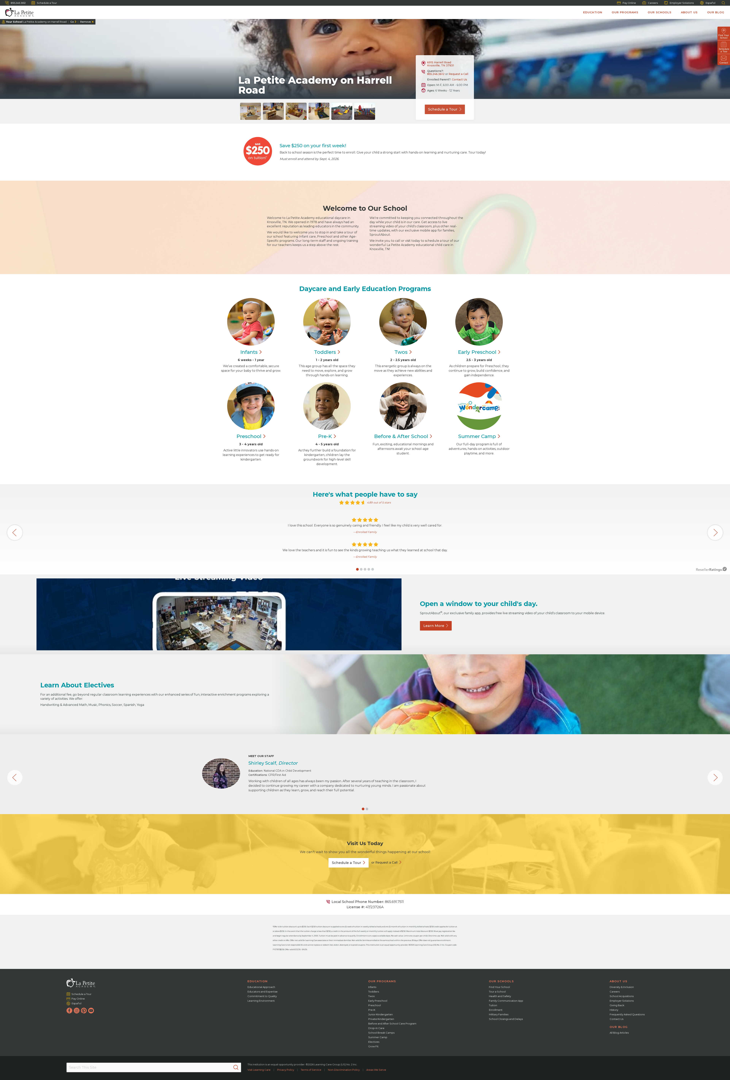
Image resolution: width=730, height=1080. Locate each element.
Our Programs (625, 12)
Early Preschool (377, 1000)
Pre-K (371, 1009)
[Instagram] (76, 1010)
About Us (689, 12)
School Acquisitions (622, 996)
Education (592, 12)
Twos (371, 996)
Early (477, 352)
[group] (250, 111)
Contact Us (459, 79)
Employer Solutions (682, 2)
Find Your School (499, 987)
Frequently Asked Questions (627, 1014)
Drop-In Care (376, 1028)
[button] (357, 569)
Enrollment (495, 1009)
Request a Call (458, 74)
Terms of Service (311, 1069)
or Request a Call (384, 862)
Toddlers (373, 991)
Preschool (374, 1005)
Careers (653, 2)
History (614, 1009)
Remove (85, 21)
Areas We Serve (376, 1069)
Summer (477, 436)
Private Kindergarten (381, 1018)
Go (72, 21)
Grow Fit (373, 1046)
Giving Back (617, 1005)
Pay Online (629, 2)
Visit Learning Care (259, 1069)
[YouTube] (91, 1010)
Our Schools (659, 12)
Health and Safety (500, 996)
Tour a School (497, 991)
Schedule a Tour (47, 2)
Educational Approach (261, 987)
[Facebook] (69, 1010)
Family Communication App (506, 1000)
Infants (372, 987)
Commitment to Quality (262, 996)
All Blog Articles (619, 1032)
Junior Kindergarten (380, 1014)
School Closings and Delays (506, 1018)
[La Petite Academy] (18, 12)
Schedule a (442, 109)
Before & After (401, 436)
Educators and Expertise (263, 991)
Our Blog (715, 12)
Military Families (498, 1014)
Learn (433, 626)
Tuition (493, 1005)
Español (710, 2)
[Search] (235, 1067)
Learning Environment (261, 1000)
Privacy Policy (285, 1069)
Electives (373, 1041)
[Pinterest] (84, 1010)
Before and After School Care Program (392, 1023)
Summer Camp (377, 1037)
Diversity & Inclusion (622, 987)
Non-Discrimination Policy (344, 1069)
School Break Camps (381, 1032)
